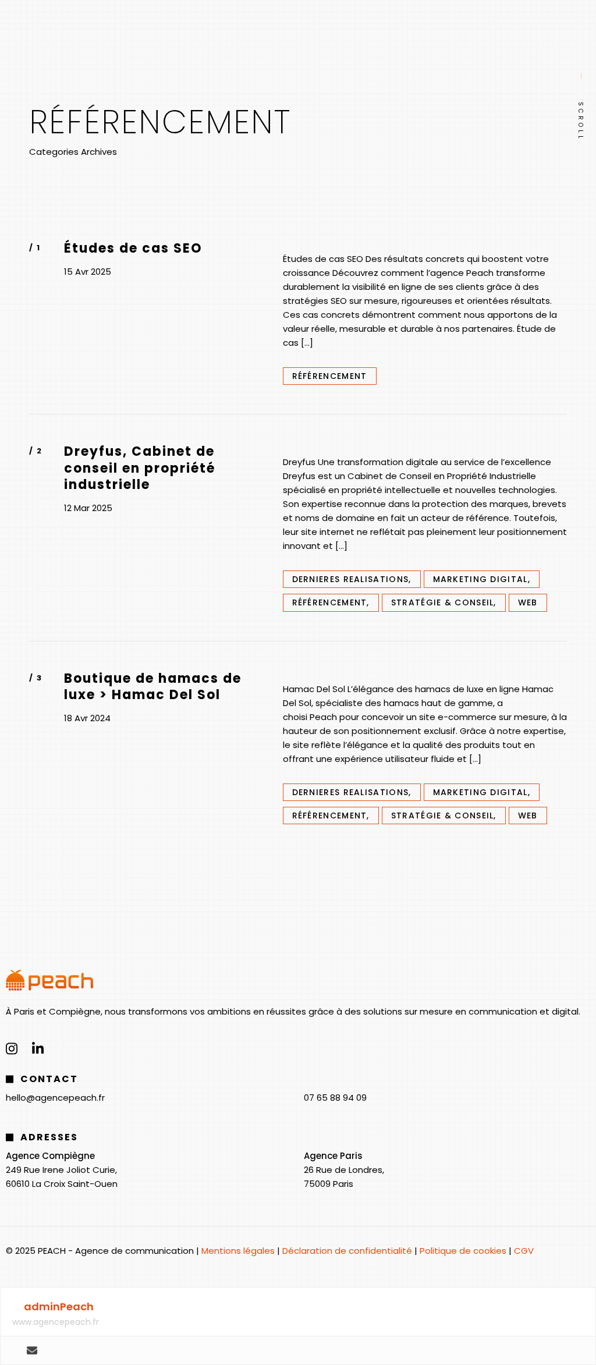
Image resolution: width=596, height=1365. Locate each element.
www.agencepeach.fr (55, 1322)
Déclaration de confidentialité (347, 1251)
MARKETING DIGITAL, (481, 579)
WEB (528, 602)
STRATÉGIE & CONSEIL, (443, 602)
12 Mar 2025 (88, 508)
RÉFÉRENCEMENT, (331, 602)
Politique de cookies (463, 1251)
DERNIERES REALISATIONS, (351, 579)
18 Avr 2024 (87, 718)
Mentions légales (238, 1251)
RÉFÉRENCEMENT (329, 376)
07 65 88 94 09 (335, 1097)
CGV (524, 1251)
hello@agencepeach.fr (55, 1097)
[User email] (32, 1350)
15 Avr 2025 (87, 272)
